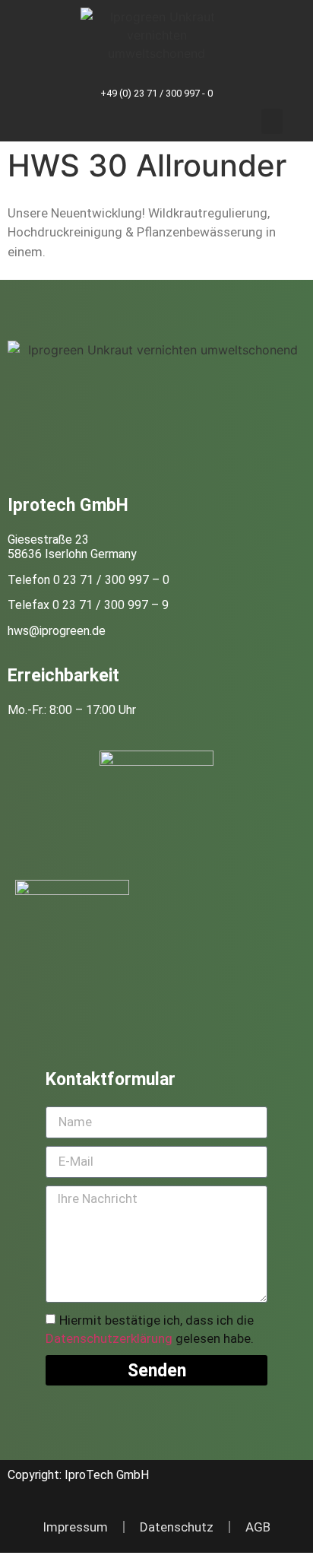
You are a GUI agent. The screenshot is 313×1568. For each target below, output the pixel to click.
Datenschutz (176, 1527)
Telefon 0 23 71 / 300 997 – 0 (88, 580)
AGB (257, 1527)
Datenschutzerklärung (109, 1339)
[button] (272, 121)
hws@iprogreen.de (57, 631)
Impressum (75, 1527)
